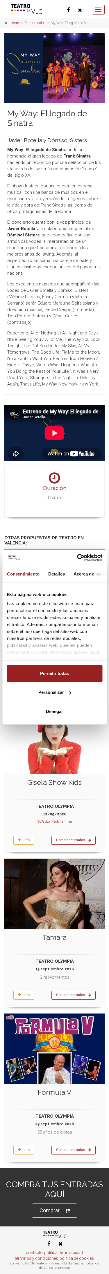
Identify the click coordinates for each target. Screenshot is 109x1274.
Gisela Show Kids (54, 782)
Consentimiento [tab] (23, 573)
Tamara (54, 937)
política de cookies (77, 1258)
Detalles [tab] (56, 573)
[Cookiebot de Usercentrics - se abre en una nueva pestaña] (77, 558)
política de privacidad (63, 1252)
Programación (35, 23)
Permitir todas (54, 673)
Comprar (50, 1210)
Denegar (54, 711)
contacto (34, 1252)
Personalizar (51, 692)
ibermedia (75, 1263)
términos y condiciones (36, 1258)
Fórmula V (54, 1092)
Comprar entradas (70, 840)
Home (14, 23)
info (27, 840)
